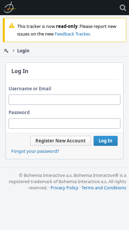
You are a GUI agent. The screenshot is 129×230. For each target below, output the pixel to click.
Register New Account (60, 141)
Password (19, 112)
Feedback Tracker (72, 34)
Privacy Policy (64, 187)
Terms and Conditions (104, 187)
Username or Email (30, 89)
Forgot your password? (35, 151)
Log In (105, 141)
